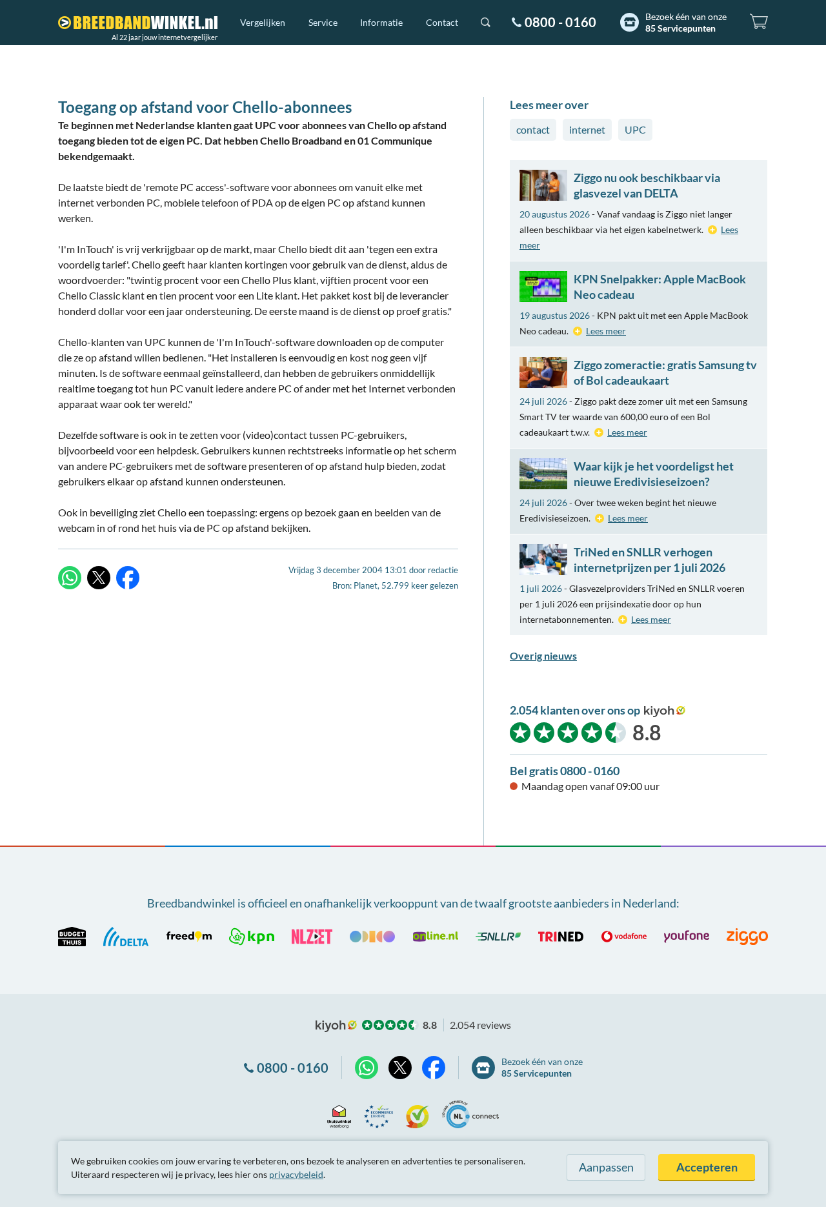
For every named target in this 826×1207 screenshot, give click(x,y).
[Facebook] (127, 577)
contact (533, 129)
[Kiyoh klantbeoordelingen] (417, 1114)
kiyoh (664, 711)
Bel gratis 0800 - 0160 (565, 771)
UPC (635, 129)
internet (587, 129)
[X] (98, 577)
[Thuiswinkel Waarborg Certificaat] (339, 1114)
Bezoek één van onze (686, 22)
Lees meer (606, 330)
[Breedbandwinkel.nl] (137, 22)
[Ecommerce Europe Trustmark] (378, 1114)
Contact (442, 22)
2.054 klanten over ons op (575, 710)
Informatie (381, 22)
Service (322, 22)
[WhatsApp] (69, 577)
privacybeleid (296, 1174)
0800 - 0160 (560, 22)
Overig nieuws (543, 655)
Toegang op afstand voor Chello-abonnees (205, 106)
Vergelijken (262, 22)
